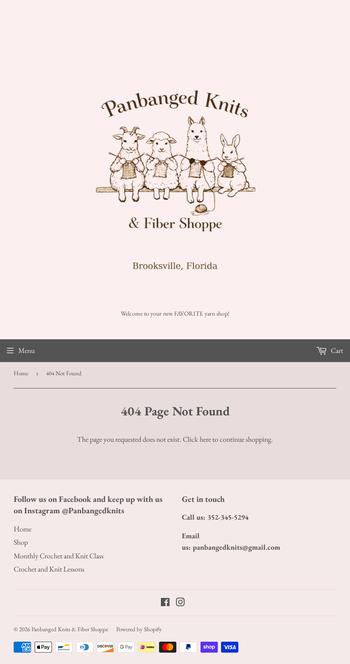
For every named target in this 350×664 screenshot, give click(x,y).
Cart (336, 350)
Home (21, 373)
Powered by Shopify (139, 629)
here (205, 439)
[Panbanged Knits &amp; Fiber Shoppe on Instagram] (180, 603)
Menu (26, 350)
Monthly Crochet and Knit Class (58, 556)
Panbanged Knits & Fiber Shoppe (69, 629)
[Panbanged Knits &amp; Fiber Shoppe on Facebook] (165, 603)
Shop (21, 542)
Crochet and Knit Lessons (49, 569)
